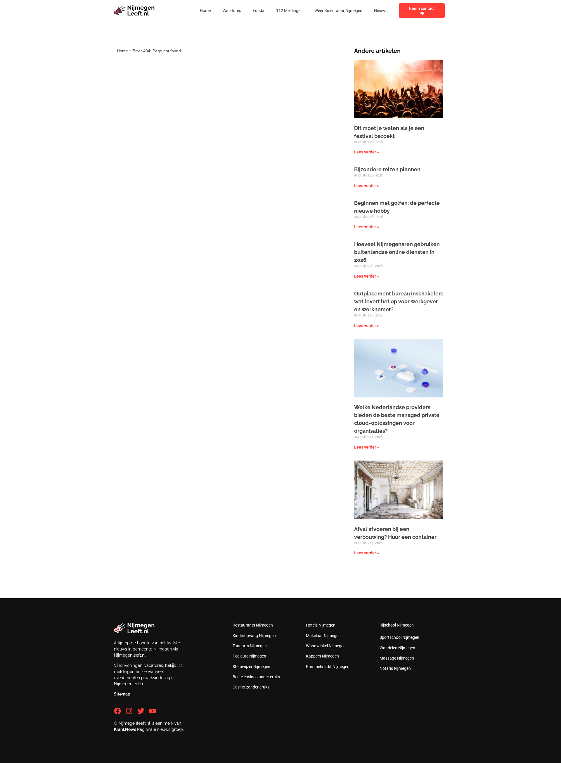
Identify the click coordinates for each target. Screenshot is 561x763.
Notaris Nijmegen (395, 668)
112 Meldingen (289, 10)
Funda (258, 10)
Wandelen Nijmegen (397, 648)
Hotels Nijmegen (320, 625)
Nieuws (380, 10)
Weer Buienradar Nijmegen (338, 10)
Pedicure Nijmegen (249, 656)
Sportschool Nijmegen (399, 637)
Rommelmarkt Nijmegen (327, 666)
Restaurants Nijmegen (253, 625)
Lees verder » (366, 152)
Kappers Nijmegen (322, 656)
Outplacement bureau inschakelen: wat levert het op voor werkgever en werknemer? (398, 301)
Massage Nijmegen (397, 658)
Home (205, 10)
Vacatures (231, 10)
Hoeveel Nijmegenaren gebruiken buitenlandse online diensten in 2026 (397, 252)
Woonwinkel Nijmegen (326, 645)
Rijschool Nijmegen (397, 625)
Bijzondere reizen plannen (387, 169)
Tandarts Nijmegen (250, 645)
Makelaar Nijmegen (323, 635)
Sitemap (122, 694)
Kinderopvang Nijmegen (254, 635)
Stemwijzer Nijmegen (251, 666)
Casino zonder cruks (251, 687)
